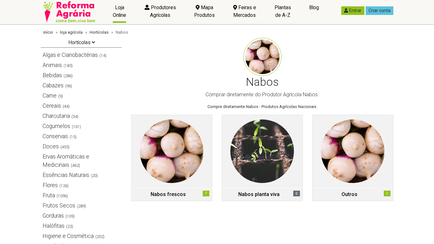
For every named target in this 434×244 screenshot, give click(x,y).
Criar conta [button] (379, 10)
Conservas (55, 136)
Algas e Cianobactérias (70, 55)
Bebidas (52, 75)
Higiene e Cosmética (68, 236)
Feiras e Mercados (244, 11)
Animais (52, 65)
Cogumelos (56, 126)
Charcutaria (56, 116)
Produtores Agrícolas (163, 11)
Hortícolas (99, 32)
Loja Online (119, 11)
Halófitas (53, 226)
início (48, 32)
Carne (50, 95)
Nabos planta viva (259, 194)
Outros (349, 194)
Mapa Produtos (204, 11)
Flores (50, 185)
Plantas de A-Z (283, 11)
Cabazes (53, 85)
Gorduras (53, 216)
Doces (51, 146)
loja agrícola (71, 32)
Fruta (49, 195)
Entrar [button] (355, 10)
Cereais (52, 106)
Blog (314, 7)
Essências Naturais (66, 175)
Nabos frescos (168, 194)
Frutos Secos (59, 205)
